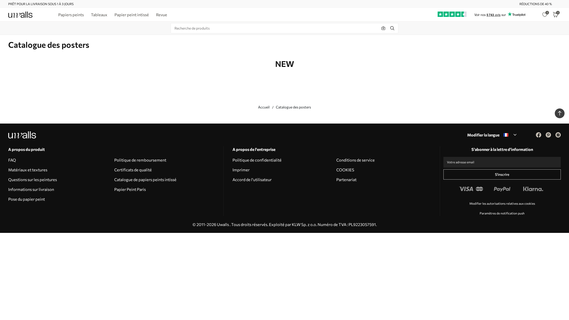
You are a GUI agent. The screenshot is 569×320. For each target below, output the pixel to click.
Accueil (264, 107)
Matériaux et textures (27, 169)
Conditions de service (355, 160)
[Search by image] (383, 28)
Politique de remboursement (140, 160)
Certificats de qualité (133, 169)
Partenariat (346, 179)
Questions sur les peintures (32, 179)
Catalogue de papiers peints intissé (145, 179)
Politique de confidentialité (257, 160)
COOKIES (345, 169)
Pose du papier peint (26, 199)
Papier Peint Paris (130, 189)
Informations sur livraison (31, 189)
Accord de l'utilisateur (252, 179)
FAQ (12, 160)
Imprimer (241, 169)
